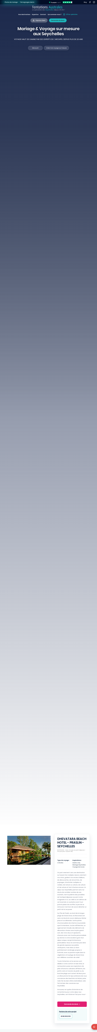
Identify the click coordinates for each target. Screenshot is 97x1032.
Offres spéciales (71, 14)
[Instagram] (94, 2)
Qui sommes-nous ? (54, 14)
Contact (43, 14)
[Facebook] (90, 2)
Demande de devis (58, 20)
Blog (85, 2)
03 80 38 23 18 (65, 1016)
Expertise (35, 14)
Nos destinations (24, 14)
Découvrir (35, 48)
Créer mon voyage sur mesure (56, 48)
